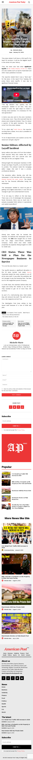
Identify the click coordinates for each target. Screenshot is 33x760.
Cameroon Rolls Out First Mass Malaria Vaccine (8, 324)
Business (16, 35)
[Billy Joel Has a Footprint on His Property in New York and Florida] (6, 483)
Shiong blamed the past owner (12, 179)
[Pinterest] (18, 407)
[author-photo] (3, 550)
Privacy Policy (20, 430)
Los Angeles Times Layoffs (14, 312)
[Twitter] (14, 407)
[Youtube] (22, 678)
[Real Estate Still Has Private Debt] (6, 490)
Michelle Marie (17, 50)
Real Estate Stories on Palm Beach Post (15, 636)
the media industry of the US (17, 68)
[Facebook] (10, 407)
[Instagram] (8, 678)
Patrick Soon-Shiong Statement (11, 314)
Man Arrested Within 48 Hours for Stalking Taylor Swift (24, 324)
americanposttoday (9, 550)
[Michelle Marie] (16, 336)
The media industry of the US (10, 316)
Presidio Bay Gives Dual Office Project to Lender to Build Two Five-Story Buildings (21, 506)
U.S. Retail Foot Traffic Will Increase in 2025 (20, 474)
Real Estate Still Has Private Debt (21, 490)
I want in (15, 426)
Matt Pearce (18, 129)
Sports (29, 272)
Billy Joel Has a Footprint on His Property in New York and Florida (21, 482)
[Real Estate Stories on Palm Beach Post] (6, 498)
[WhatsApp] (22, 407)
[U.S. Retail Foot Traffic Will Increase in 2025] (6, 475)
